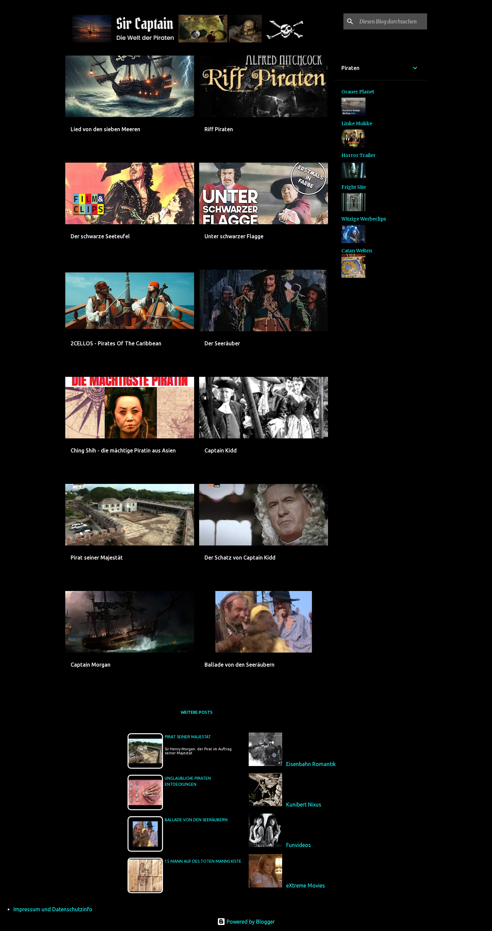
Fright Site (353, 187)
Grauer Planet (357, 92)
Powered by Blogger (250, 922)
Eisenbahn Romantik (311, 764)
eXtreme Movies (305, 885)
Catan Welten (356, 251)
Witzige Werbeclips (363, 219)
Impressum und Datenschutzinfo (52, 909)
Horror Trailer (358, 155)
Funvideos (298, 845)
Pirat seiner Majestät (188, 737)
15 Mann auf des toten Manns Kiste (203, 861)
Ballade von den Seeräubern (196, 820)
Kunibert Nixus (303, 804)
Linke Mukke (356, 123)
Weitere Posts (197, 712)
